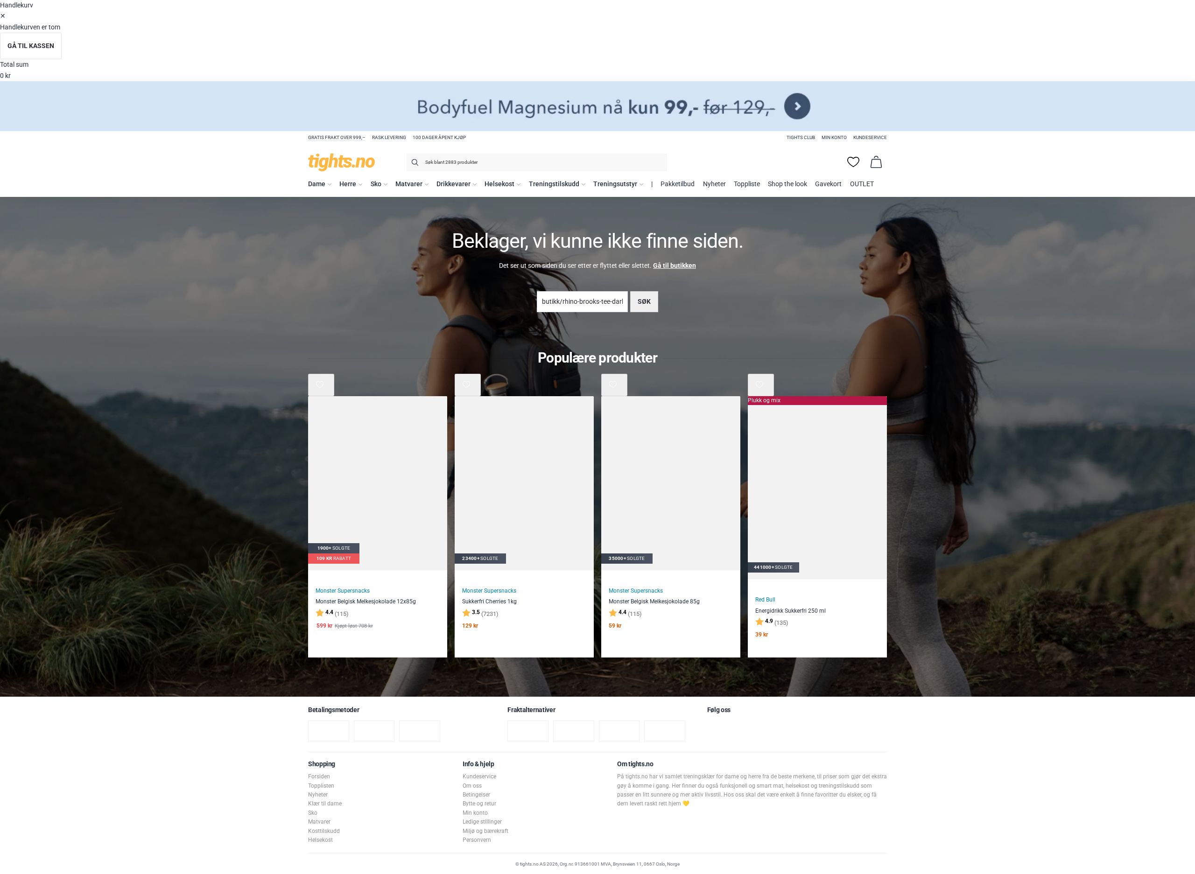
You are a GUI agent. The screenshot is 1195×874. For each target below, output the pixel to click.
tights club (801, 137)
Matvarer (408, 184)
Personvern (477, 840)
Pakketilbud (678, 184)
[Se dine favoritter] (853, 162)
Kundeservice (870, 137)
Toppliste (747, 184)
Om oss (472, 786)
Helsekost (499, 184)
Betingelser (476, 794)
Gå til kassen (30, 46)
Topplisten (321, 786)
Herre (347, 184)
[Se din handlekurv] (876, 162)
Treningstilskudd (554, 184)
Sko (376, 184)
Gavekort (828, 184)
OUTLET (862, 184)
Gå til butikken (674, 266)
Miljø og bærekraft (485, 831)
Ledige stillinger (482, 821)
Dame (316, 184)
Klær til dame (325, 803)
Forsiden (319, 776)
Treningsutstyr (615, 184)
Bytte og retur (479, 803)
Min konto (834, 137)
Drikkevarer (453, 184)
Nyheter (714, 184)
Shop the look (787, 184)
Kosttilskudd (324, 831)
